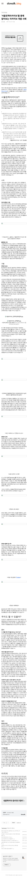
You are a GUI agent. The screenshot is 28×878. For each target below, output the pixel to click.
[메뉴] (2, 3)
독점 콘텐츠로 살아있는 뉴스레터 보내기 (9, 840)
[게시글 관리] (8, 823)
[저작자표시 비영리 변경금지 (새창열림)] (19, 822)
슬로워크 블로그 (8, 856)
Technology (4, 828)
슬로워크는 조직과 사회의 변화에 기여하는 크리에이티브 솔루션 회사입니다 (11, 860)
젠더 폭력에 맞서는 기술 (6, 837)
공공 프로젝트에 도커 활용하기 (7, 838)
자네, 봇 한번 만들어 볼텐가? (6, 848)
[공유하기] (6, 823)
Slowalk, (11, 875)
